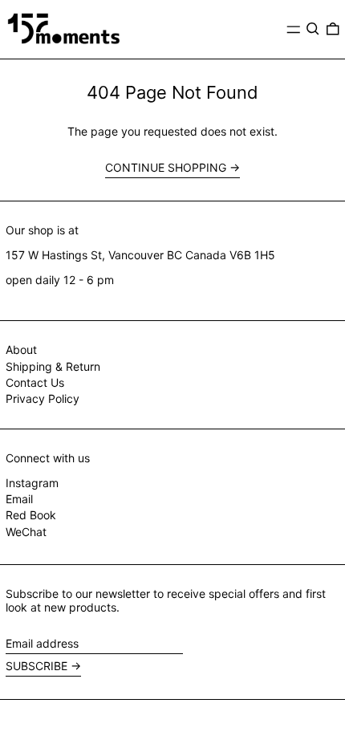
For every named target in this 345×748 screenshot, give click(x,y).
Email (19, 499)
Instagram (32, 483)
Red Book (31, 515)
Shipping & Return (53, 366)
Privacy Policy (42, 398)
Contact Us (35, 382)
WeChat (26, 532)
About (21, 349)
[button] (313, 29)
